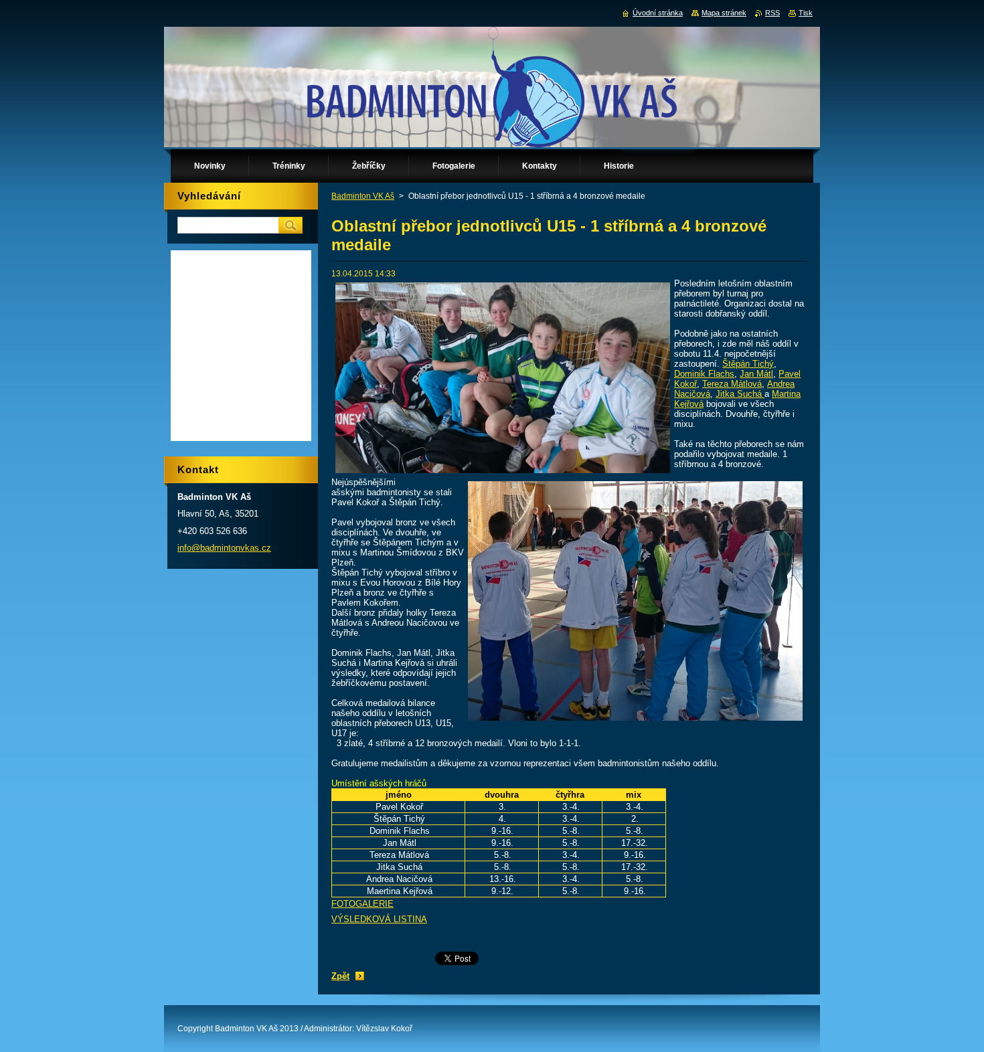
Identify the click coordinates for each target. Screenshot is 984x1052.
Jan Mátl (756, 374)
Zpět (340, 976)
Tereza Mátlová (732, 384)
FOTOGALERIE (362, 904)
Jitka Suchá (740, 394)
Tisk (806, 13)
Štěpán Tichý (748, 364)
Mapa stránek (724, 13)
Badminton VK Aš (362, 196)
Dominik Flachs (704, 374)
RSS (772, 13)
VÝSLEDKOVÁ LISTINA (379, 919)
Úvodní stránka (658, 13)
